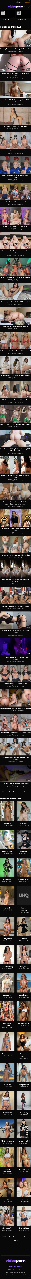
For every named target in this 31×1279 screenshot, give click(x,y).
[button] (15, 38)
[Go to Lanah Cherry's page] (7, 1187)
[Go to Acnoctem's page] (24, 839)
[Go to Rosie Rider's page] (24, 811)
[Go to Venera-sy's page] (24, 1100)
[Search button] (25, 6)
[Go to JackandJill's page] (24, 1187)
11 (20, 791)
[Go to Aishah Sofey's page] (7, 1216)
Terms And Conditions (12, 1272)
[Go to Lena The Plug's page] (7, 954)
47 (24, 1236)
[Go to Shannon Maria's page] (24, 1041)
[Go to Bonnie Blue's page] (24, 982)
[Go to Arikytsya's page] (24, 954)
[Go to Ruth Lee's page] (7, 1072)
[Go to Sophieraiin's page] (7, 1100)
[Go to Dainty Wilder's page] (24, 867)
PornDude (27, 2)
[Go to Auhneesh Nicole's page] (7, 1011)
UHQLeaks (25, 1)
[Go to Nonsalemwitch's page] (24, 1128)
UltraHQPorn (9, 1)
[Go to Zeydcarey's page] (7, 982)
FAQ (23, 1275)
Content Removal (6, 1275)
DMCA (9, 1269)
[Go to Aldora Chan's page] (7, 839)
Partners (27, 1275)
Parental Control (16, 1275)
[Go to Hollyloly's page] (7, 895)
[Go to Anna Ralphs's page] (24, 1157)
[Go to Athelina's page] (24, 926)
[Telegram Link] (29, 1278)
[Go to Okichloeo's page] (7, 867)
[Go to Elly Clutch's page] (7, 811)
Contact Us (22, 1272)
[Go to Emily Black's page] (7, 926)
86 (28, 791)
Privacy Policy (19, 1269)
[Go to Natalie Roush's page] (24, 1011)
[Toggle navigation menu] (2, 7)
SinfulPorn (19, 2)
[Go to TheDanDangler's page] (7, 1128)
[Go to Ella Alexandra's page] (7, 1041)
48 (28, 1236)
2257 (13, 1269)
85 (24, 791)
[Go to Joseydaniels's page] (24, 1072)
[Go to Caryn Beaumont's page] (7, 1157)
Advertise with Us (15, 1266)
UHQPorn (18, 1)
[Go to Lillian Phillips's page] (24, 1216)
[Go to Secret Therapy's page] (24, 895)
